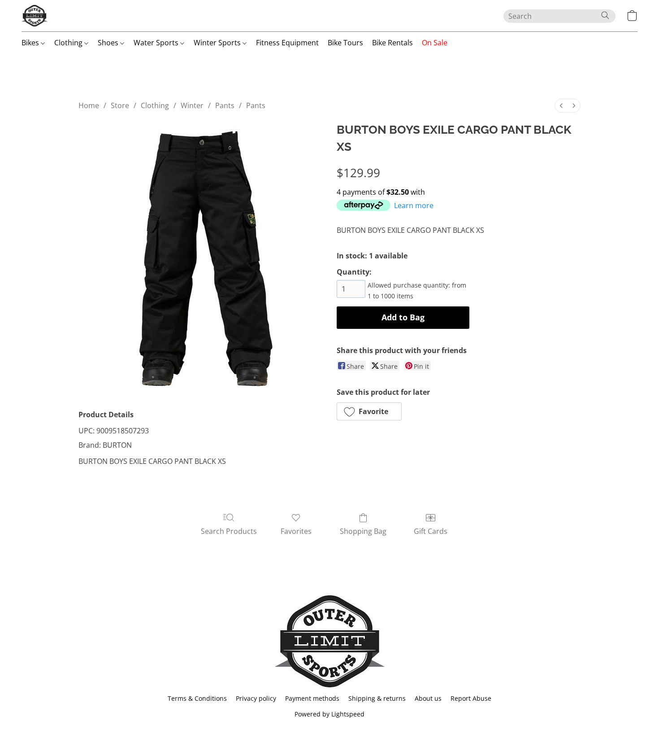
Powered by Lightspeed (329, 714)
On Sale (434, 43)
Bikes (31, 43)
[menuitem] (561, 105)
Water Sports (157, 43)
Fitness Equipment (287, 43)
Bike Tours (345, 43)
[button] (35, 15)
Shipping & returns (377, 698)
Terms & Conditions (197, 698)
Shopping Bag (363, 531)
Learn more (414, 205)
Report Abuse (471, 698)
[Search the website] (605, 15)
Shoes (109, 43)
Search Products (229, 531)
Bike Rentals (392, 43)
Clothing (69, 43)
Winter (192, 105)
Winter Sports (218, 43)
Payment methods (312, 698)
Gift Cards (430, 531)
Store (120, 105)
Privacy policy (256, 698)
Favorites (296, 531)
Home (88, 105)
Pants (224, 105)
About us (428, 698)
